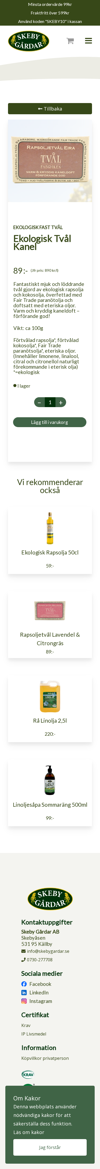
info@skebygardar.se (48, 951)
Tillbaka (52, 108)
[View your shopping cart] (73, 41)
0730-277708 (40, 960)
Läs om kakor (28, 1132)
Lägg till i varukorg (49, 422)
